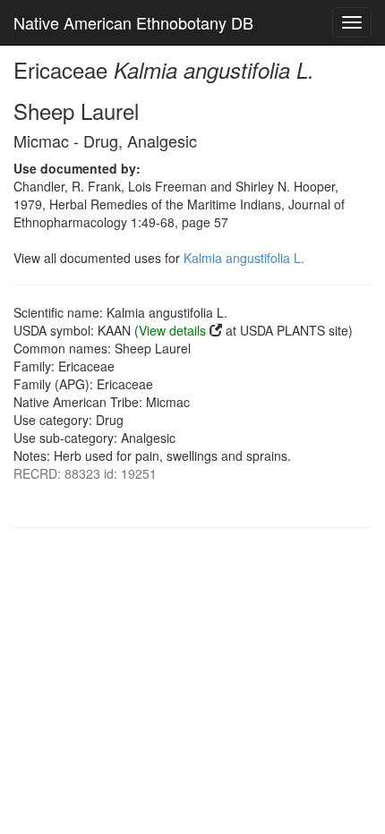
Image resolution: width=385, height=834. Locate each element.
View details (172, 330)
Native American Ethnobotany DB (133, 22)
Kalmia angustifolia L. (244, 258)
